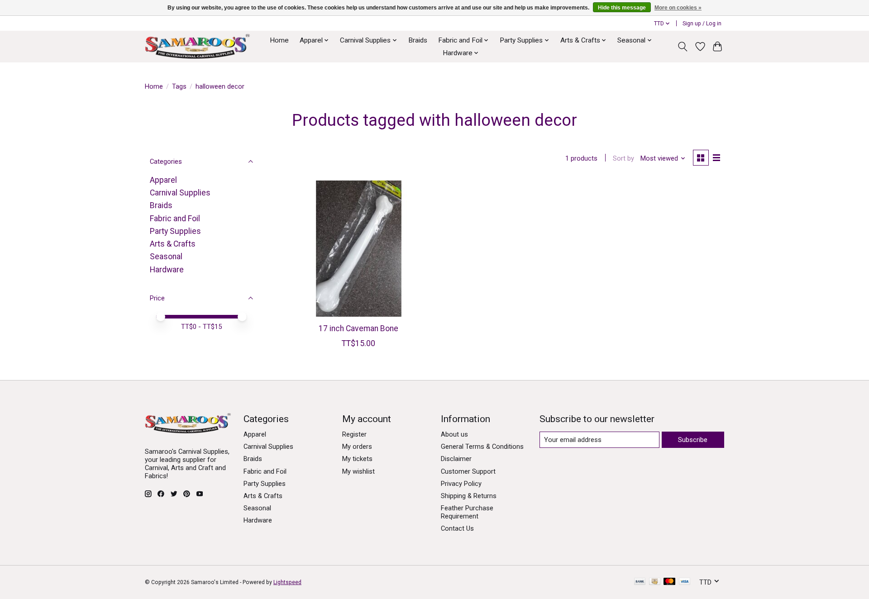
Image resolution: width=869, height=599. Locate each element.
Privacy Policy (461, 484)
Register (354, 434)
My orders (357, 446)
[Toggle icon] (682, 46)
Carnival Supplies (180, 192)
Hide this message (622, 8)
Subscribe (692, 440)
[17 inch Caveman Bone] (359, 249)
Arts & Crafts (173, 243)
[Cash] (654, 582)
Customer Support (468, 471)
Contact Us (457, 528)
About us (454, 434)
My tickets (357, 459)
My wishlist (358, 471)
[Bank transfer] (640, 582)
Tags (179, 86)
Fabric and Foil (175, 218)
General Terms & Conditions (482, 446)
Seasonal (166, 256)
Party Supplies (175, 231)
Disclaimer (456, 459)
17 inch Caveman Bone (358, 328)
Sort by (623, 158)
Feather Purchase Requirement (467, 512)
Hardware (167, 269)
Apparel (163, 180)
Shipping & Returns (469, 496)
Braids (417, 40)
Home (279, 40)
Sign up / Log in (702, 23)
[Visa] (685, 582)
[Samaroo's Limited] (197, 46)
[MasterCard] (669, 582)
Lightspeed (287, 582)
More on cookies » (678, 8)
